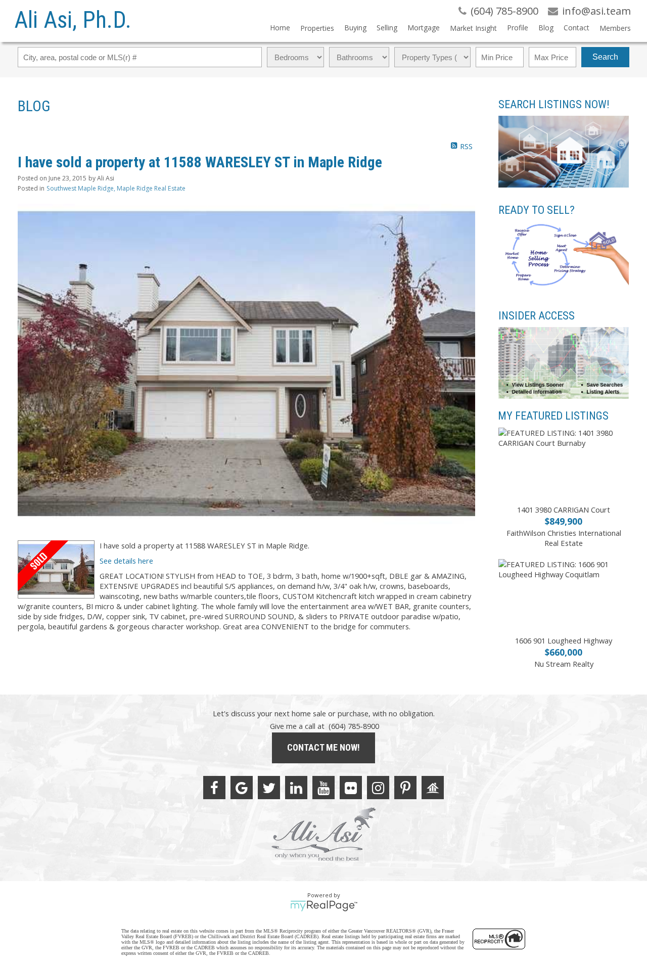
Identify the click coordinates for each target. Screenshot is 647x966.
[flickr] (351, 787)
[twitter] (269, 787)
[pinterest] (405, 787)
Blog (545, 27)
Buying (355, 27)
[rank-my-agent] (433, 787)
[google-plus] (241, 787)
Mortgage (423, 27)
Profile (517, 27)
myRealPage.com (324, 906)
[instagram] (378, 787)
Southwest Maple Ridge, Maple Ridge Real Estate (116, 188)
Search (605, 57)
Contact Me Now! (323, 747)
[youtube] (323, 787)
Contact (576, 27)
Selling (387, 27)
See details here (126, 561)
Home (280, 27)
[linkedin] (296, 787)
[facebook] (214, 787)
